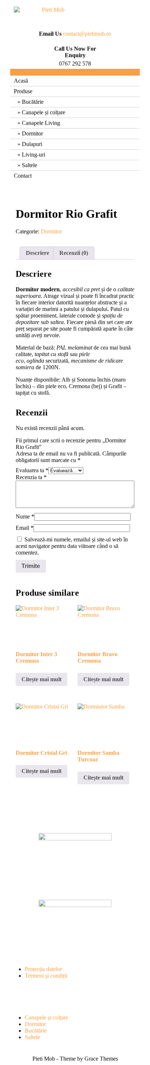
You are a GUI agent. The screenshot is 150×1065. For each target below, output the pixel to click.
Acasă (21, 81)
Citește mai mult (41, 679)
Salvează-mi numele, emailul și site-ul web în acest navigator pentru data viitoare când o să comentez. (72, 546)
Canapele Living (41, 123)
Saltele (29, 165)
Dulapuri (32, 144)
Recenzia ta (31, 477)
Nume (25, 516)
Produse (23, 91)
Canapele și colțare (43, 112)
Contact (23, 176)
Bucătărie (33, 102)
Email (24, 528)
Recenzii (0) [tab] (73, 253)
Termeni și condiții (46, 976)
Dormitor (32, 133)
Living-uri (33, 154)
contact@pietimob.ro (87, 34)
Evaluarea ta (32, 470)
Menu (17, 72)
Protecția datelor (43, 969)
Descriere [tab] (37, 253)
